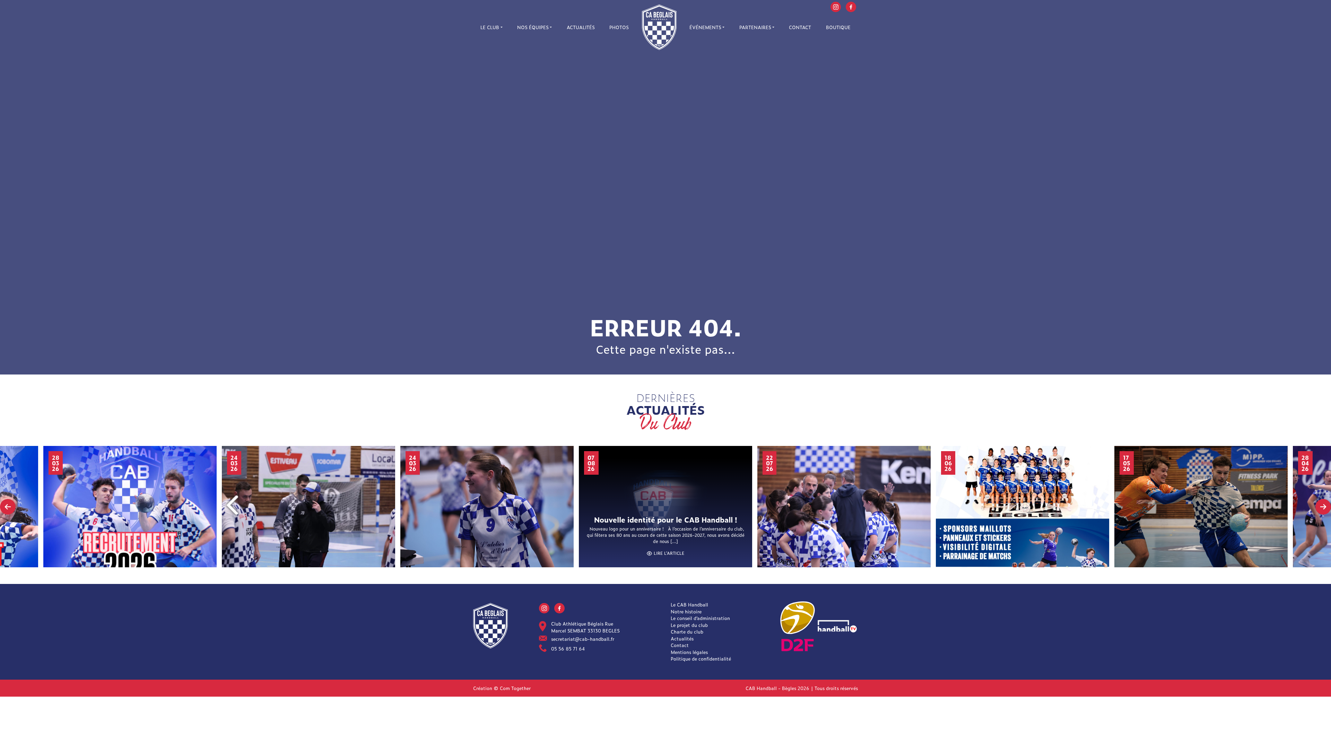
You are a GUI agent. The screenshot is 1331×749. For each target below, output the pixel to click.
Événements (705, 27)
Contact (800, 27)
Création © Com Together (502, 688)
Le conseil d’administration (700, 618)
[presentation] (8, 507)
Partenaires (755, 27)
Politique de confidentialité (701, 658)
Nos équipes (533, 27)
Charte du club (687, 631)
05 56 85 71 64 (568, 648)
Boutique (838, 27)
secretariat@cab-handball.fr (582, 639)
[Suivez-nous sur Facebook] (851, 6)
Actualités (581, 27)
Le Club (489, 27)
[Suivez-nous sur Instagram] (835, 6)
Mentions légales (689, 652)
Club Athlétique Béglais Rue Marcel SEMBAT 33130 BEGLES (585, 627)
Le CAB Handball (689, 604)
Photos (619, 27)
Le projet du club (689, 625)
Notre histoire (686, 611)
